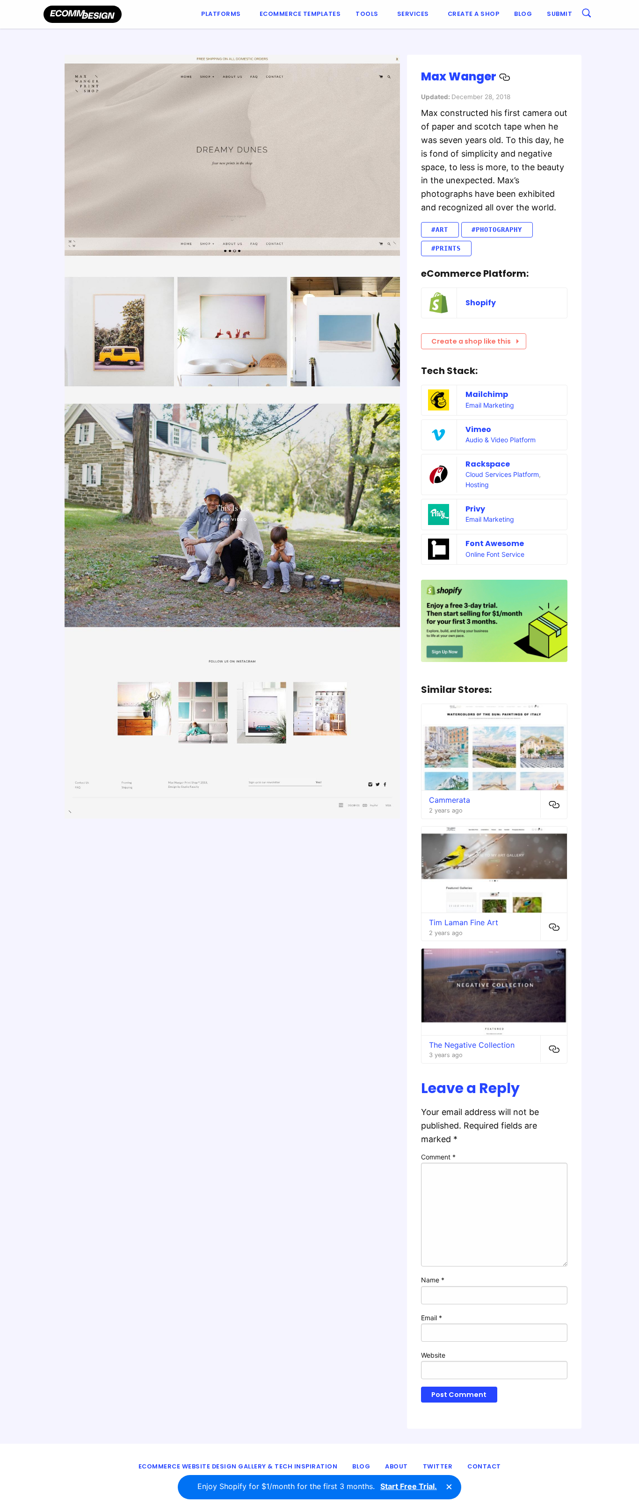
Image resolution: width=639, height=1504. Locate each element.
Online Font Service (494, 554)
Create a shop (474, 14)
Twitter (438, 1466)
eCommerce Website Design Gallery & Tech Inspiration (238, 1466)
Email (431, 1318)
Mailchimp (486, 394)
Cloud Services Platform (502, 474)
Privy (475, 509)
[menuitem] (223, 14)
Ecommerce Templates (300, 14)
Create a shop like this (471, 341)
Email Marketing (489, 405)
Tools (367, 14)
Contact (484, 1466)
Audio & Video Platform (500, 440)
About (396, 1466)
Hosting (477, 485)
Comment (438, 1157)
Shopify (480, 302)
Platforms (221, 14)
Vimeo (478, 429)
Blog (523, 14)
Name (432, 1280)
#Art (439, 229)
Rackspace (487, 464)
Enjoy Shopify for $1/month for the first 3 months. (317, 1486)
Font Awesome (494, 543)
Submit (559, 14)
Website (433, 1355)
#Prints (446, 248)
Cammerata (449, 800)
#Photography (497, 229)
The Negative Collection (472, 1045)
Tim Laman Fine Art (463, 922)
